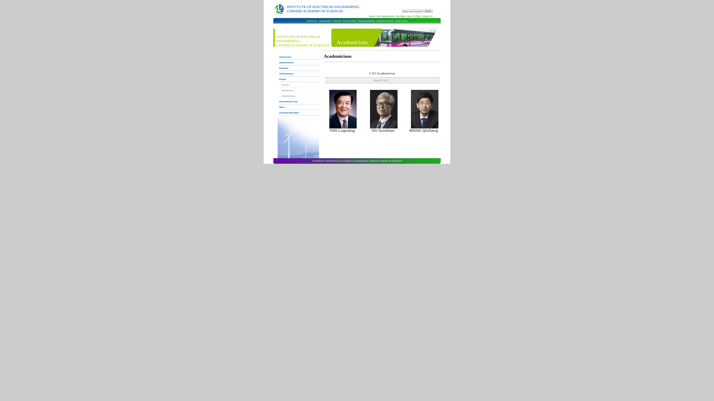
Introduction (312, 21)
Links (409, 16)
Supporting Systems (366, 21)
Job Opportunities (385, 16)
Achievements (401, 21)
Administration (325, 21)
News (282, 107)
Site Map (400, 16)
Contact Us (426, 16)
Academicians (288, 96)
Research (337, 21)
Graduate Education (385, 21)
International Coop (288, 101)
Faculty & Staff (349, 21)
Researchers (288, 90)
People (282, 79)
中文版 (416, 16)
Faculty (285, 85)
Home (372, 16)
